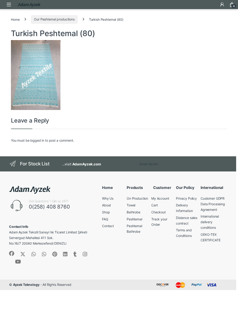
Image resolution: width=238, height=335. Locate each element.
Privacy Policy (186, 198)
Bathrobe (133, 212)
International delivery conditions (210, 221)
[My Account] (222, 4)
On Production (137, 198)
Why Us (107, 198)
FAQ (105, 219)
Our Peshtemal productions (54, 19)
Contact (108, 226)
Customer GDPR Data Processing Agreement (213, 204)
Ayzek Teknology (26, 285)
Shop (106, 212)
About (106, 205)
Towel (131, 205)
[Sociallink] (11, 253)
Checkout (158, 212)
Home (15, 19)
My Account (160, 198)
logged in (37, 140)
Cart (154, 205)
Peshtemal (134, 219)
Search (212, 4)
